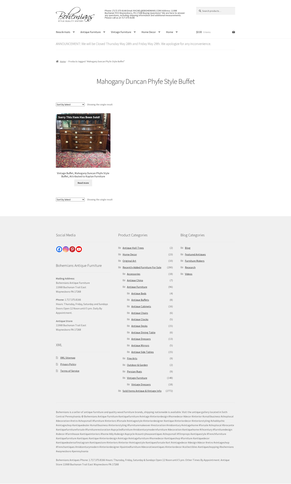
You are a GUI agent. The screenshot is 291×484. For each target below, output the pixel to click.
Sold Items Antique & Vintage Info (142, 390)
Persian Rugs (134, 371)
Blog (187, 247)
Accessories (133, 274)
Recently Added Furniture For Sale (142, 267)
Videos (188, 274)
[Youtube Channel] (79, 249)
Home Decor (148, 32)
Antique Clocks (139, 319)
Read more (83, 182)
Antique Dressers (141, 338)
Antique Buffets (140, 299)
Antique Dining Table (143, 332)
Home (169, 32)
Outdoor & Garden (137, 365)
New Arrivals (63, 32)
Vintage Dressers (141, 384)
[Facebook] (59, 249)
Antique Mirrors (140, 345)
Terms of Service (69, 370)
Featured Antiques (195, 254)
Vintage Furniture (121, 32)
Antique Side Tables (142, 352)
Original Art (129, 260)
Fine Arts (132, 358)
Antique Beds (138, 293)
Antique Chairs (139, 313)
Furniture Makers (194, 260)
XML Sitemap (67, 357)
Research (190, 267)
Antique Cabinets (141, 306)
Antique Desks (139, 326)
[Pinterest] (72, 249)
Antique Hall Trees (133, 247)
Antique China (135, 280)
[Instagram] (66, 249)
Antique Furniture (90, 32)
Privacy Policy (68, 364)
